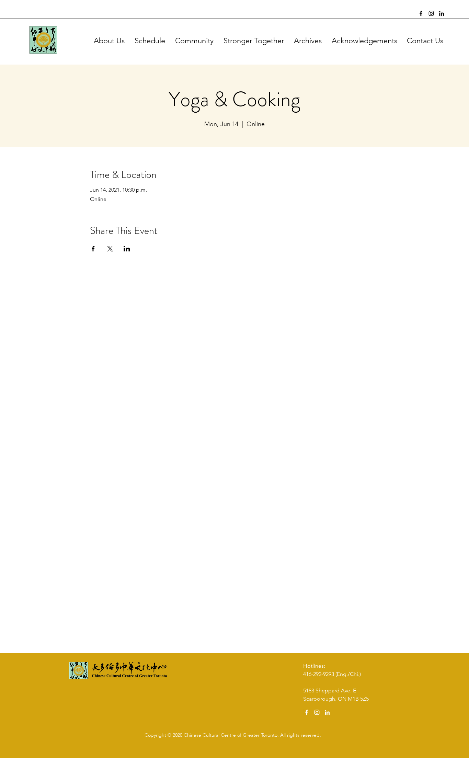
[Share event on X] (110, 248)
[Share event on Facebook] (93, 248)
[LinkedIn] (441, 13)
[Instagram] (431, 13)
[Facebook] (420, 13)
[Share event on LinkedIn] (127, 248)
